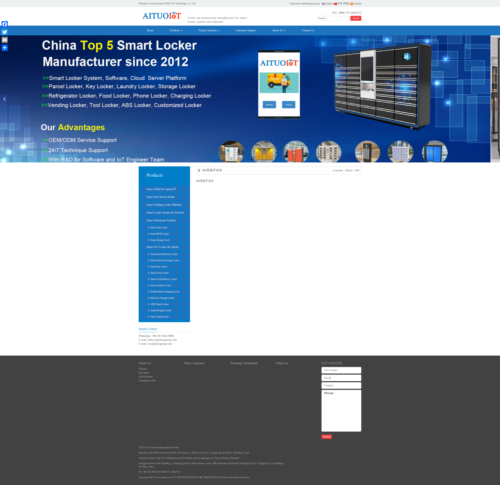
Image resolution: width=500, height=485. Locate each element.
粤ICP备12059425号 (209, 477)
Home (150, 30)
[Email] (5, 40)
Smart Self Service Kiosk (160, 196)
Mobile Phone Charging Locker (165, 291)
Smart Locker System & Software (165, 212)
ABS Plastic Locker (159, 304)
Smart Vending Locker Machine (164, 204)
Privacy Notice (227, 477)
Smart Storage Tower (160, 240)
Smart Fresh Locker (159, 273)
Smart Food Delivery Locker (163, 279)
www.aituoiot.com (163, 477)
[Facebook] (5, 24)
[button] (4, 99)
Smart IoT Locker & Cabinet (162, 247)
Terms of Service (242, 477)
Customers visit (147, 380)
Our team (144, 372)
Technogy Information (244, 363)
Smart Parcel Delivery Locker (164, 254)
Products (175, 30)
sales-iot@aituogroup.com (308, 3)
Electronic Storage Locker (162, 298)
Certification (146, 376)
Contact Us (308, 30)
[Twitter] (5, 32)
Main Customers (194, 363)
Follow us (282, 363)
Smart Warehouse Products (161, 220)
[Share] (5, 48)
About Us (278, 30)
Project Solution (208, 30)
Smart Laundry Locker (160, 285)
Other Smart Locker (159, 316)
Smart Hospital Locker (160, 310)
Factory (143, 368)
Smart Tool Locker (159, 227)
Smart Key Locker (158, 266)
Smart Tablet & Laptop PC (161, 189)
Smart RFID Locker (159, 233)
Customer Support (246, 30)
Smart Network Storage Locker (164, 260)
